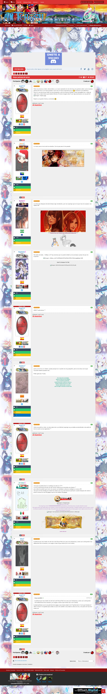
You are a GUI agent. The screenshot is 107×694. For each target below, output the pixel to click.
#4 (91, 252)
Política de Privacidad (60, 670)
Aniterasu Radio (27, 2)
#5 (91, 307)
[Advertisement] (53, 39)
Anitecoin (35, 2)
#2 (91, 143)
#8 (91, 482)
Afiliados (52, 670)
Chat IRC (19, 2)
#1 (91, 86)
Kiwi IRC (44, 681)
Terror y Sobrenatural (81, 25)
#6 (91, 366)
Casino (42, 2)
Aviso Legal (46, 670)
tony (21, 538)
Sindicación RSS (39, 670)
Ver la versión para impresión (21, 660)
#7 (91, 424)
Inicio (6, 2)
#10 (91, 594)
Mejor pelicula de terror (95, 25)
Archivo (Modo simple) (29, 670)
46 (81, 77)
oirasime (21, 366)
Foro (13, 2)
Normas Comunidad (10, 670)
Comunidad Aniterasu (61, 25)
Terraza (71, 25)
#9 (91, 538)
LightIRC (39, 681)
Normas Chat (19, 670)
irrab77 (21, 86)
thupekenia (21, 252)
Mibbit (50, 681)
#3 (91, 201)
